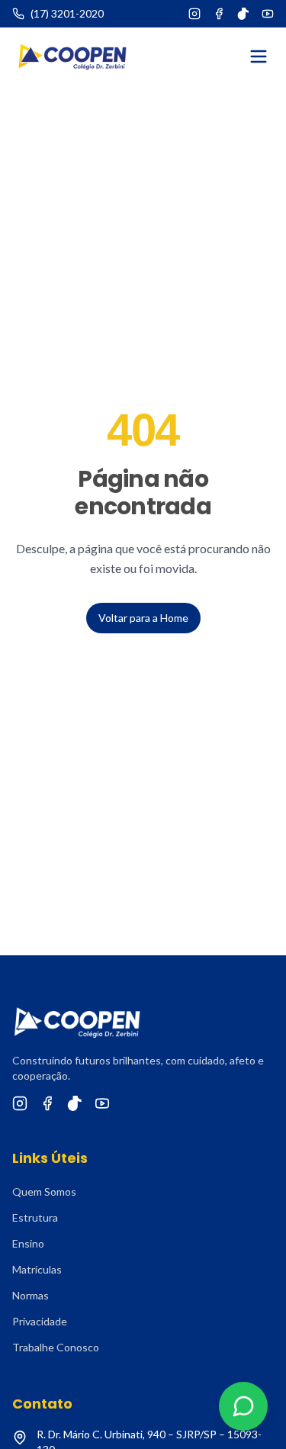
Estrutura (35, 1217)
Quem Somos (44, 1191)
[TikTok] (243, 14)
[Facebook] (219, 14)
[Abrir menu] (258, 56)
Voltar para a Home (143, 617)
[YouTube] (268, 14)
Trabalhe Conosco (55, 1347)
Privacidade (39, 1321)
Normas (30, 1295)
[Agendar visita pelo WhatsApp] (243, 1406)
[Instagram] (194, 14)
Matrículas (37, 1269)
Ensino (28, 1243)
